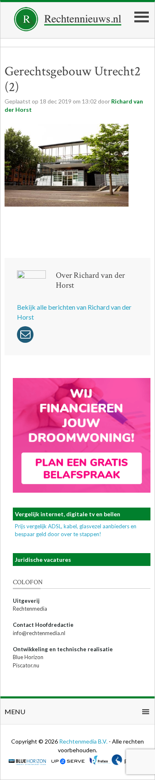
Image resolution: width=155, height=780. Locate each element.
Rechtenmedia (30, 608)
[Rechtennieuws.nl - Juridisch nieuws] (68, 29)
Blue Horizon (28, 657)
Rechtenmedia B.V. (84, 741)
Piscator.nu (26, 665)
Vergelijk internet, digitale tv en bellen (67, 514)
